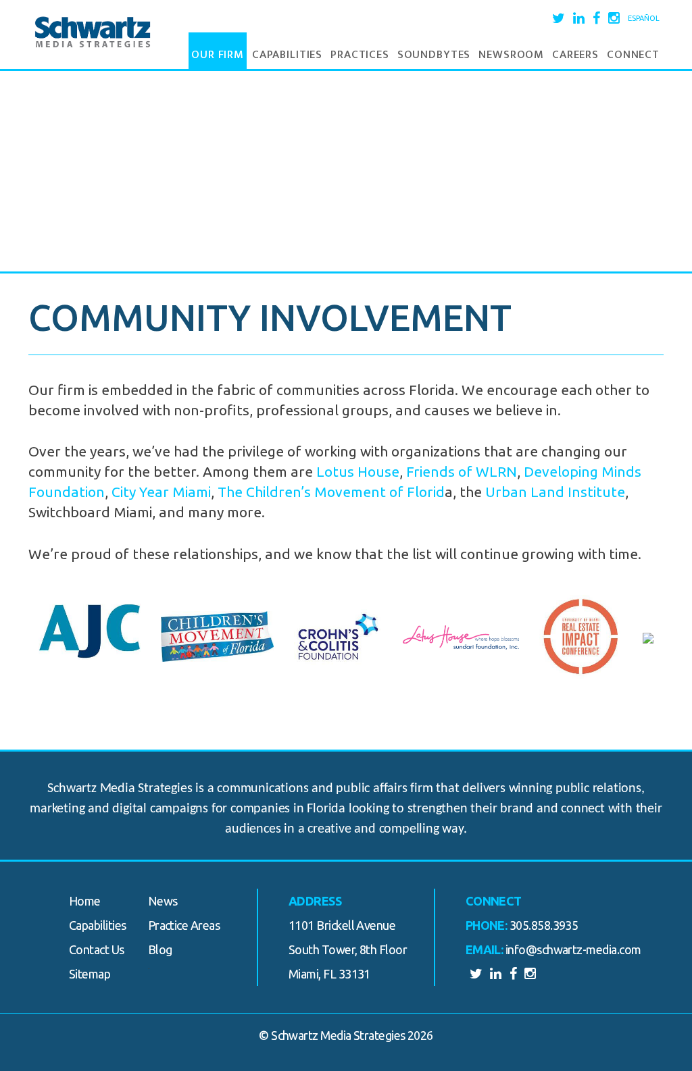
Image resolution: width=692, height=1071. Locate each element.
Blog (160, 949)
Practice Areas (184, 925)
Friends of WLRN (461, 471)
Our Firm (217, 54)
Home (85, 901)
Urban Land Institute (555, 492)
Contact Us (96, 949)
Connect (633, 54)
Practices (359, 54)
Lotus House (357, 471)
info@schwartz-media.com (573, 949)
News (163, 901)
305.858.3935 (544, 925)
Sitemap (89, 974)
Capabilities (287, 54)
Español (644, 18)
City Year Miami (161, 492)
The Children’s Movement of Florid (331, 492)
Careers (575, 54)
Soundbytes (434, 54)
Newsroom (511, 54)
